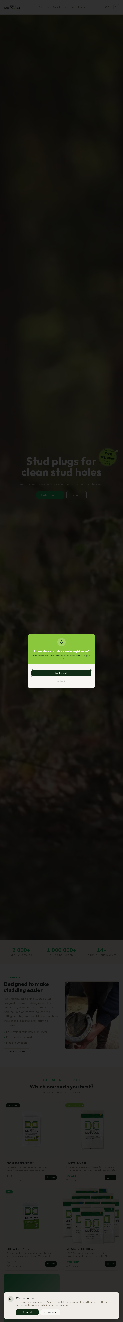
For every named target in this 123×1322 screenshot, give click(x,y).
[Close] (91, 638)
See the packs (61, 673)
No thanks (61, 681)
